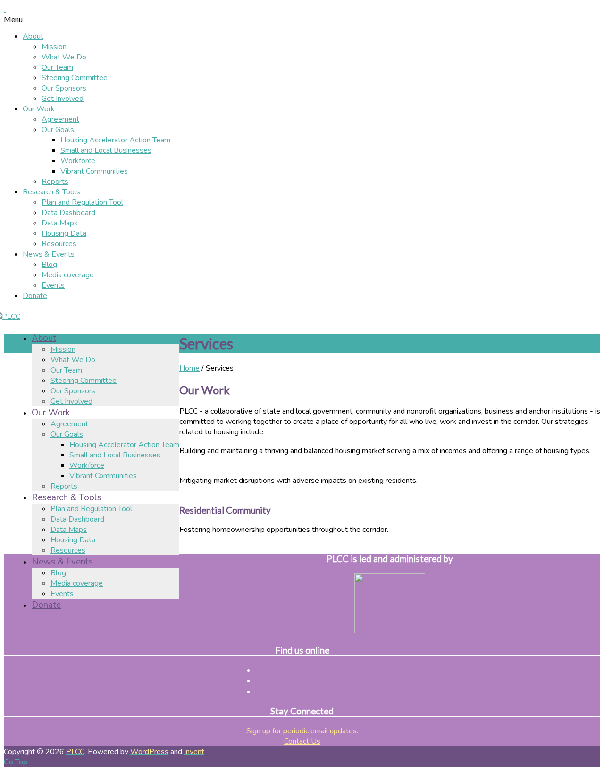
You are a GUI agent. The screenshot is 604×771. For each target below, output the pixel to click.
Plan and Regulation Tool (82, 202)
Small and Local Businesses (105, 150)
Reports (55, 181)
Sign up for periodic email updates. (302, 731)
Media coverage (68, 275)
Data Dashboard (68, 212)
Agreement (60, 119)
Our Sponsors (64, 88)
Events (53, 285)
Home (189, 368)
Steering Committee (75, 78)
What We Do (64, 57)
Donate (35, 295)
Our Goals (58, 129)
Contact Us (302, 741)
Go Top (15, 762)
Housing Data (64, 233)
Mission (54, 46)
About (33, 36)
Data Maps (60, 223)
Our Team (57, 67)
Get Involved (63, 98)
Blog (49, 264)
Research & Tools (51, 192)
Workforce (77, 161)
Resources (59, 244)
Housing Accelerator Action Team (115, 140)
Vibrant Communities (94, 171)
